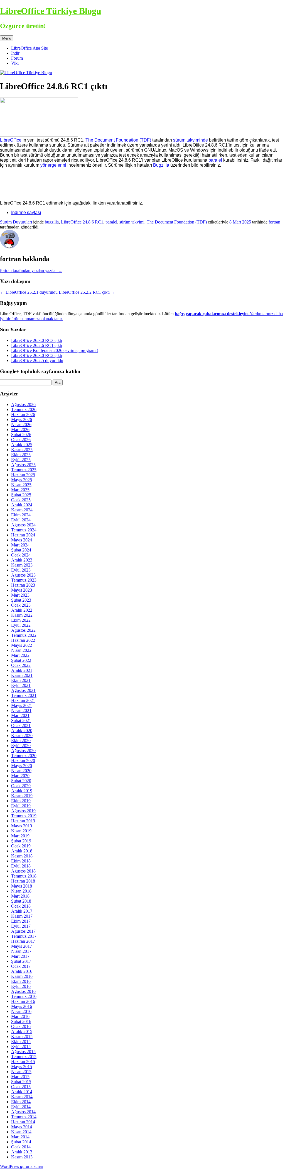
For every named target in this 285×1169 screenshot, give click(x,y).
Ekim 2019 (21, 800)
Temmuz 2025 (23, 469)
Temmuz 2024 (23, 530)
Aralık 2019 (21, 790)
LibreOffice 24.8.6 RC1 (82, 222)
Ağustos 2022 (23, 630)
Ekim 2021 (21, 680)
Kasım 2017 (22, 916)
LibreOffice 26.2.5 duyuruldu (37, 360)
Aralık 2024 (21, 504)
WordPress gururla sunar (21, 1166)
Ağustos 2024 (23, 524)
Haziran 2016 (23, 1001)
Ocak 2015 (21, 1086)
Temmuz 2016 (23, 996)
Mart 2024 (20, 545)
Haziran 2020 (23, 760)
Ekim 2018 (21, 861)
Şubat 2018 (21, 901)
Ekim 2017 (21, 921)
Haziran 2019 (23, 820)
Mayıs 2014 (21, 1126)
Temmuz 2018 (23, 876)
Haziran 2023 (23, 585)
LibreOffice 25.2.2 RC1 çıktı (87, 292)
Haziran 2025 (23, 474)
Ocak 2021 (21, 725)
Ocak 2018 (21, 906)
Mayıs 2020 (21, 765)
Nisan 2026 (21, 424)
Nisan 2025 (21, 484)
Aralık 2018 (21, 851)
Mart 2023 (20, 595)
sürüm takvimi (131, 222)
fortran (274, 222)
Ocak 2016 (21, 1026)
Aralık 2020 (21, 730)
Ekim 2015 (21, 1041)
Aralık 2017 (21, 911)
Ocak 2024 (21, 555)
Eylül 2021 (21, 685)
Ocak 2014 (21, 1146)
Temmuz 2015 (23, 1056)
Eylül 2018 (21, 866)
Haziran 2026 (23, 414)
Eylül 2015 (21, 1046)
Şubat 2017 (21, 961)
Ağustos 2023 (23, 575)
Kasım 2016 (22, 976)
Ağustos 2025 (23, 464)
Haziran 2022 (23, 640)
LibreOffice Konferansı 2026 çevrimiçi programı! (54, 350)
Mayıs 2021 (21, 705)
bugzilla (52, 222)
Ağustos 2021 (23, 690)
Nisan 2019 (21, 830)
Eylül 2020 (21, 745)
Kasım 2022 (22, 615)
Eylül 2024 (21, 519)
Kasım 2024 (22, 509)
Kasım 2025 (22, 449)
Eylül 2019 (21, 805)
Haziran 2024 (23, 535)
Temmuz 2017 (23, 936)
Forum (17, 58)
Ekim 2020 (21, 740)
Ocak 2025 (21, 499)
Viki (15, 63)
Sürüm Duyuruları (16, 222)
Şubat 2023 (21, 600)
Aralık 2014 (21, 1091)
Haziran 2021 (23, 700)
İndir (15, 53)
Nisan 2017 (21, 951)
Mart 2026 (20, 429)
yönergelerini (53, 165)
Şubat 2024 (21, 550)
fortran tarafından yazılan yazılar (31, 270)
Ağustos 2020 (23, 750)
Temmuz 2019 (23, 815)
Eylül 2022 (21, 625)
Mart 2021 (20, 715)
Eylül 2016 (21, 986)
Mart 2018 (20, 896)
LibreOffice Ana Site (29, 48)
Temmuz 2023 (23, 580)
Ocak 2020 (21, 785)
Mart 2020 (20, 775)
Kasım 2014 (22, 1096)
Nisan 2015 (21, 1071)
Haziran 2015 (23, 1061)
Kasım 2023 (22, 565)
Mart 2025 (20, 489)
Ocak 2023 (21, 605)
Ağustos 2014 (23, 1111)
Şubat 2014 (21, 1141)
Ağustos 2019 (23, 810)
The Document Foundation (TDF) (118, 140)
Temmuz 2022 (23, 635)
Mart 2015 (20, 1076)
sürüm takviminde (190, 140)
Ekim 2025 (21, 454)
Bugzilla (161, 165)
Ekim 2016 (21, 981)
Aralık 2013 (21, 1151)
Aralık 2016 (21, 971)
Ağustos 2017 (23, 931)
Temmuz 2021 (23, 695)
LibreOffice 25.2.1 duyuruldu (29, 292)
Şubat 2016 (21, 1021)
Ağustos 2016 (23, 991)
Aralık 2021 (21, 670)
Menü (6, 38)
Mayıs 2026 (21, 419)
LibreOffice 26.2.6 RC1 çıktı (36, 345)
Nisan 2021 (21, 710)
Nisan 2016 (21, 1011)
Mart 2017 (20, 956)
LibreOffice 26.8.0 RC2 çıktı (36, 355)
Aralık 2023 (21, 560)
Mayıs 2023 (21, 590)
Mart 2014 (20, 1136)
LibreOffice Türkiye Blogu (50, 11)
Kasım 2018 (22, 856)
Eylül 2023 (21, 570)
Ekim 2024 (21, 514)
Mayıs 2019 (21, 825)
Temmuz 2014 (23, 1116)
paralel (215, 160)
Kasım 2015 (22, 1036)
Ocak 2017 (21, 966)
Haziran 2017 (23, 941)
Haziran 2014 (23, 1121)
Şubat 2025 (21, 494)
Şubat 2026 (21, 434)
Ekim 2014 (21, 1101)
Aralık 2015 (21, 1031)
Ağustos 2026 (23, 404)
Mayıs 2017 (21, 946)
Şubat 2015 (21, 1081)
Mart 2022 (20, 655)
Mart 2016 (20, 1016)
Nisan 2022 (21, 650)
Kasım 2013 (22, 1157)
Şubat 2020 (21, 780)
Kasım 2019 (22, 795)
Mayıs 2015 (21, 1066)
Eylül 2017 (21, 926)
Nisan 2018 (21, 891)
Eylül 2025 (21, 459)
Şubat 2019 (21, 841)
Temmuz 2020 (23, 755)
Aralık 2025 (21, 444)
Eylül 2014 (21, 1106)
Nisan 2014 (21, 1131)
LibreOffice (10, 140)
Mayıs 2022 (21, 645)
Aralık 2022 (21, 610)
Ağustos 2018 (23, 871)
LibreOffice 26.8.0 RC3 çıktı (36, 340)
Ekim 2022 (21, 620)
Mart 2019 (20, 835)
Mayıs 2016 (21, 1006)
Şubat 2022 (21, 660)
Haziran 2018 (23, 881)
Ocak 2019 (21, 846)
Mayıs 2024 (21, 540)
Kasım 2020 (22, 735)
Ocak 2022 (21, 665)
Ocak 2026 (21, 439)
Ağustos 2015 (23, 1051)
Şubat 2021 (21, 720)
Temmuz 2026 (23, 409)
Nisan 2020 (21, 770)
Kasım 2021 (22, 675)
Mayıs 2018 (21, 886)
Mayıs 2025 (21, 479)
